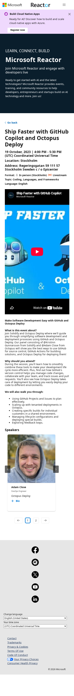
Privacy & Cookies (17, 646)
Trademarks (14, 642)
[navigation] (18, 520)
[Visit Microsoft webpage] (12, 5)
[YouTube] (35, 589)
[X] (35, 577)
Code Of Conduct (17, 655)
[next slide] (56, 469)
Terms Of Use (15, 651)
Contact (12, 638)
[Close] (69, 14)
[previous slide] (7, 469)
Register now (17, 29)
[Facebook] (35, 552)
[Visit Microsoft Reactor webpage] (41, 5)
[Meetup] (35, 564)
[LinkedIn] (35, 601)
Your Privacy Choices (26, 659)
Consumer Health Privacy (22, 663)
